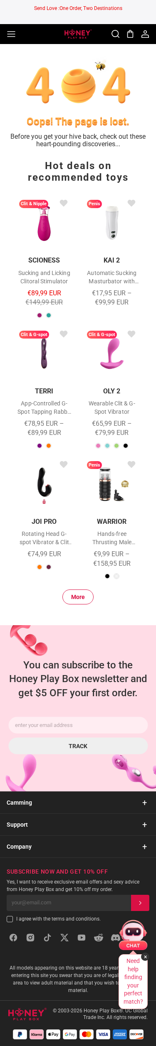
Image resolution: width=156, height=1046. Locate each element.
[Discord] (115, 937)
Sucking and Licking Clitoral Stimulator (44, 277)
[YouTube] (81, 937)
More (78, 597)
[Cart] (130, 34)
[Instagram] (30, 937)
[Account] (145, 34)
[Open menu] (11, 34)
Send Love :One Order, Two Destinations (78, 8)
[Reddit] (98, 937)
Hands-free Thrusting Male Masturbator (111, 538)
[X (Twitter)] (64, 937)
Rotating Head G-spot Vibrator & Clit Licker (44, 538)
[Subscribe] (140, 903)
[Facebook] (13, 937)
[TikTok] (47, 937)
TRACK (78, 745)
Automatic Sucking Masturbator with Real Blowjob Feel (111, 277)
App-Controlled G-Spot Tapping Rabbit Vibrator (44, 408)
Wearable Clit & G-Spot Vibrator (112, 407)
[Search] (115, 34)
